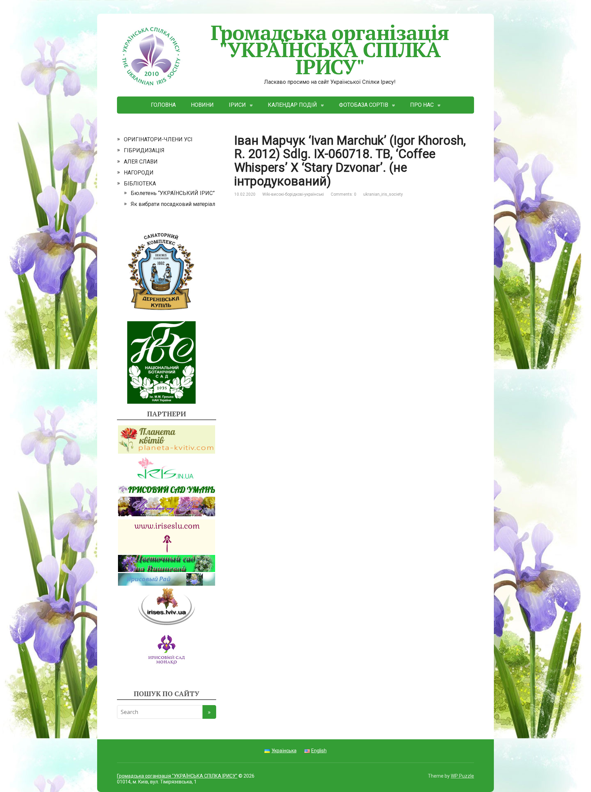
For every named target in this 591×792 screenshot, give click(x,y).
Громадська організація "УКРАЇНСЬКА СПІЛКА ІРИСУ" (330, 49)
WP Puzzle (462, 776)
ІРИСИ (237, 105)
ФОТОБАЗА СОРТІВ (363, 105)
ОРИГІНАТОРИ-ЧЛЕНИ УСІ (158, 139)
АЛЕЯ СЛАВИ (141, 161)
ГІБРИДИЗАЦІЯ (144, 150)
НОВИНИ (202, 105)
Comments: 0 (343, 194)
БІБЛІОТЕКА (140, 183)
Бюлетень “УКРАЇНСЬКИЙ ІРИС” (173, 193)
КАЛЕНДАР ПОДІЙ (292, 105)
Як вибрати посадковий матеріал (173, 204)
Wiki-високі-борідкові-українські (293, 194)
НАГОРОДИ (139, 172)
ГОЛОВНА (163, 105)
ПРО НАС (422, 105)
